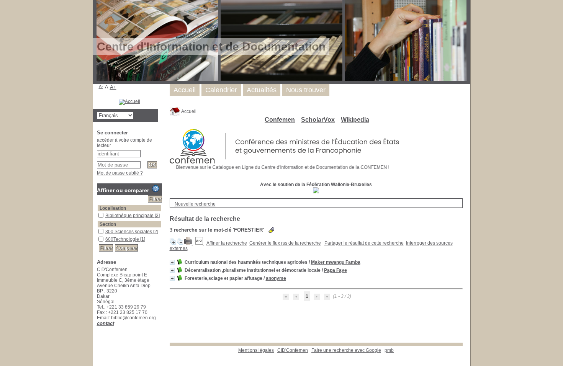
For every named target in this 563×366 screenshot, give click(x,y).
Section (108, 224)
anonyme (276, 278)
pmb (389, 350)
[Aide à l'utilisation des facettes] (155, 188)
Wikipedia (355, 119)
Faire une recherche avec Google (346, 350)
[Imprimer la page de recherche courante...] (188, 243)
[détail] (172, 262)
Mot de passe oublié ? (120, 173)
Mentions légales (256, 350)
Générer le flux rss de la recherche (285, 243)
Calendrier (221, 90)
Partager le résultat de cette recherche (364, 243)
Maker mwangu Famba (335, 262)
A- (101, 86)
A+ (113, 87)
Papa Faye (335, 270)
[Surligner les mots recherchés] (271, 230)
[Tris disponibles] (199, 243)
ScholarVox (318, 119)
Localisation (113, 208)
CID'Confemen (292, 350)
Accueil (188, 111)
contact (105, 323)
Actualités (262, 90)
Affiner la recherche (226, 243)
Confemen (280, 119)
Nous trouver (306, 90)
